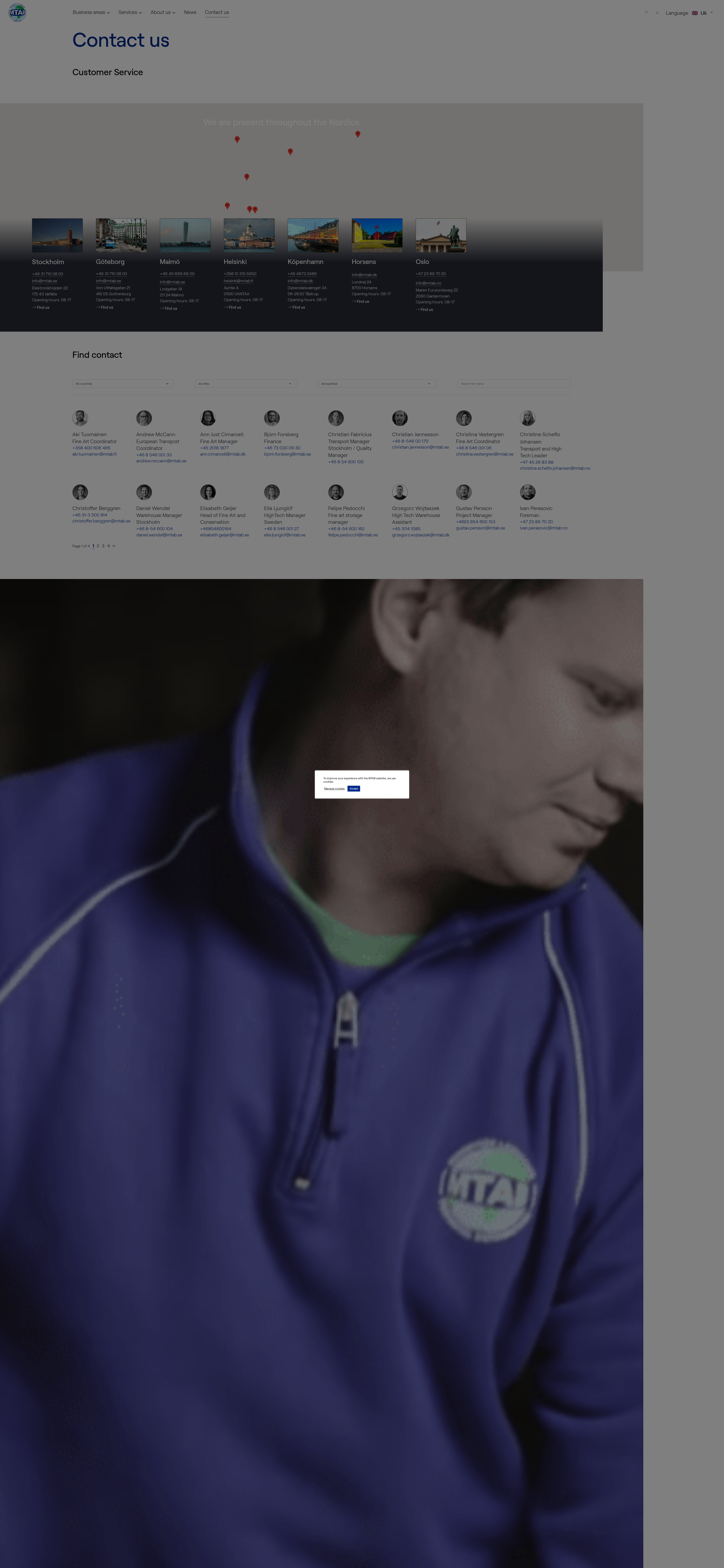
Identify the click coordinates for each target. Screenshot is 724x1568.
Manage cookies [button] (334, 788)
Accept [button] (354, 788)
